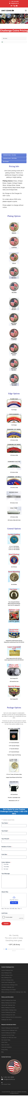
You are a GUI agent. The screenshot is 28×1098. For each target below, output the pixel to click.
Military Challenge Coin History (8, 1002)
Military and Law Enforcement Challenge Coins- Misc (13, 992)
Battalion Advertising (22, 1091)
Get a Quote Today (5, 1040)
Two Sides (6, 866)
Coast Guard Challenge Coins (8, 982)
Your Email (4, 831)
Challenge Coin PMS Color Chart (8, 1037)
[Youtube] (14, 6)
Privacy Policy (4, 1049)
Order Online (4, 1042)
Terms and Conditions (6, 1047)
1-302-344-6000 (15, 1)
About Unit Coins (5, 1044)
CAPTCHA (4, 913)
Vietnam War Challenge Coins (8, 1005)
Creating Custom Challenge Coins (9, 1030)
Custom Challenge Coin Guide (8, 1012)
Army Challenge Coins (6, 972)
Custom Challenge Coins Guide (8, 1000)
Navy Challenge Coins (6, 977)
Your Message (5, 873)
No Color (6, 869)
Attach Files (4, 892)
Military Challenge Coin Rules (8, 1007)
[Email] (16, 6)
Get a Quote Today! (6, 1084)
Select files (14, 902)
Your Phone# (5, 838)
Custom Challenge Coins (7, 970)
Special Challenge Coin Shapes (8, 989)
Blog (2, 1052)
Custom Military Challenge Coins (9, 1010)
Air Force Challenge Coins (7, 980)
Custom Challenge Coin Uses (8, 1014)
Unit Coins (8, 1091)
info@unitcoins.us (15, 3)
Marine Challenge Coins (6, 975)
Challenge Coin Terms (6, 1019)
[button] (26, 10)
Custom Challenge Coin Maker (8, 1032)
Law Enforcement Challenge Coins (9, 984)
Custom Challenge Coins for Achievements (11, 1017)
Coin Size (4, 854)
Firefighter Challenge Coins (7, 987)
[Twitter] (11, 6)
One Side (6, 864)
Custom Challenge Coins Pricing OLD (10, 1028)
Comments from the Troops (7, 1035)
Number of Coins (6, 846)
